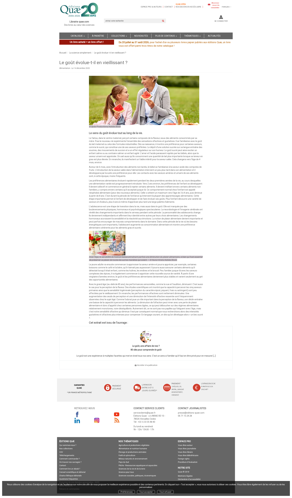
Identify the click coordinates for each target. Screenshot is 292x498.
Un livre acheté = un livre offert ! (87, 42)
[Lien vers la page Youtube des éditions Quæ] (117, 414)
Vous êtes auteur (185, 445)
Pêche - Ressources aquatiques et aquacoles (138, 465)
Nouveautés (141, 36)
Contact (168, 7)
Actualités (214, 36)
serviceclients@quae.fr (145, 413)
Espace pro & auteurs (151, 7)
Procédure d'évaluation (187, 462)
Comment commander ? (69, 459)
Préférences (127, 492)
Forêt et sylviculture (127, 455)
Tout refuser (165, 492)
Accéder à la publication (147, 365)
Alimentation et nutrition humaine (133, 449)
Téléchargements (66, 455)
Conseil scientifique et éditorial (72, 472)
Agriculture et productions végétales (134, 445)
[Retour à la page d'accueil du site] (79, 10)
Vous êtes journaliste (187, 449)
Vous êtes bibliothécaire (188, 455)
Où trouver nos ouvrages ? (70, 462)
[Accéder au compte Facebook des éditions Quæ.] (77, 414)
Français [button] (225, 7)
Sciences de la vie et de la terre (132, 469)
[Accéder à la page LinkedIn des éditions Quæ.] (77, 420)
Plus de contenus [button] (165, 36)
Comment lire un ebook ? (69, 469)
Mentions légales (185, 476)
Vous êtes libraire (185, 452)
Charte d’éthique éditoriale (70, 476)
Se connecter (221, 21)
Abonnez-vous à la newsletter (215, 5)
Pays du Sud (124, 462)
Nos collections (66, 449)
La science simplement (80, 53)
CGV (61, 452)
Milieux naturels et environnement (133, 459)
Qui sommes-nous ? (67, 445)
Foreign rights (183, 459)
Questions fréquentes (68, 479)
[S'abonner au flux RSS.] (117, 420)
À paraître (98, 36)
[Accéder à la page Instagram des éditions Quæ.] (97, 420)
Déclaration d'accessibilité (189, 479)
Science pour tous (126, 472)
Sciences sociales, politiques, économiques (137, 476)
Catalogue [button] (77, 36)
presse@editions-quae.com (191, 413)
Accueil (62, 53)
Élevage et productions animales (132, 452)
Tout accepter (146, 492)
